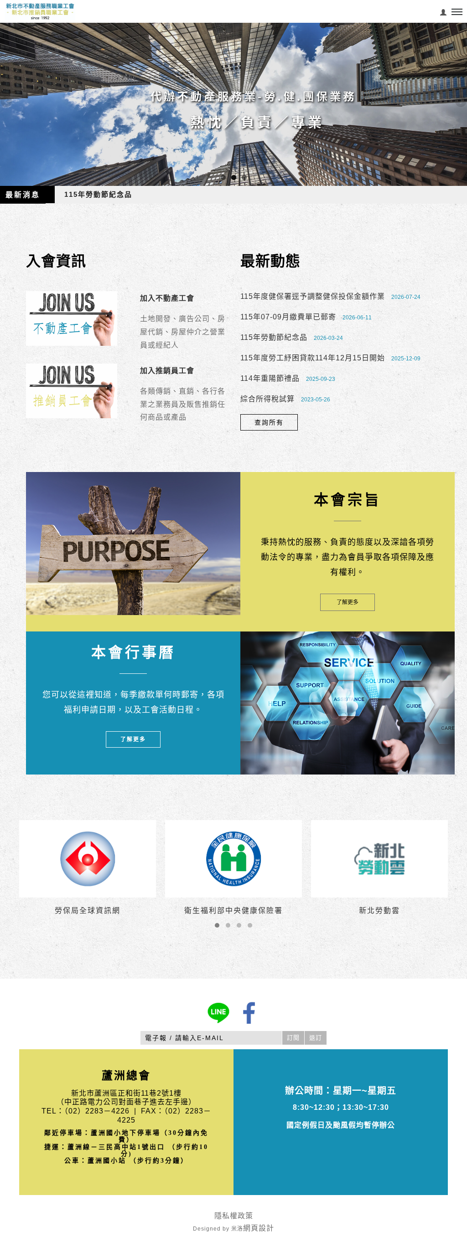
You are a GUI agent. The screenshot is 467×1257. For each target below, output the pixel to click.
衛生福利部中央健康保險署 (233, 910)
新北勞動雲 (379, 910)
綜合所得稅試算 (267, 399)
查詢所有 (269, 422)
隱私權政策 (233, 1216)
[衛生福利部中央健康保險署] (233, 858)
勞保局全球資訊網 (87, 910)
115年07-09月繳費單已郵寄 (288, 317)
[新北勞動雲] (379, 858)
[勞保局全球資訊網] (87, 858)
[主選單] (457, 12)
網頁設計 (258, 1228)
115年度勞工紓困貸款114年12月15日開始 (312, 358)
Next (460, 102)
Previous (7, 102)
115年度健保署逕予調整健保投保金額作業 (312, 296)
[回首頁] (40, 11)
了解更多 (347, 602)
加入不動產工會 (167, 298)
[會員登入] (443, 11)
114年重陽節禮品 (270, 378)
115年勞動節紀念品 (98, 194)
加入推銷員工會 (167, 371)
